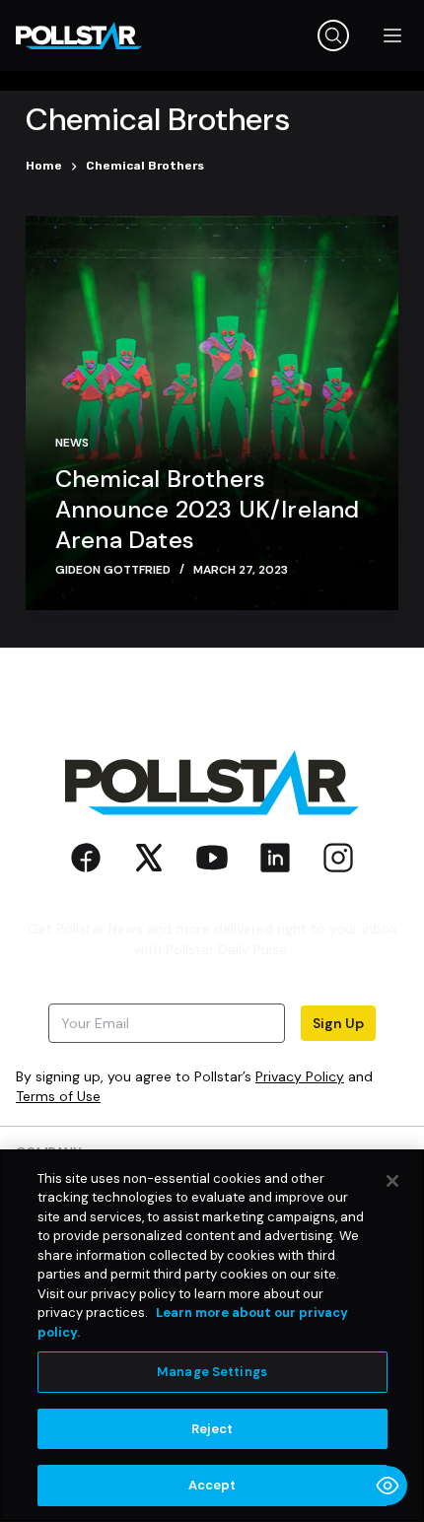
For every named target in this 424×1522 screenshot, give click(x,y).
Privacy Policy (299, 1076)
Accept (212, 1485)
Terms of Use (58, 1096)
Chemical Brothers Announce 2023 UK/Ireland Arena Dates (207, 509)
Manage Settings (212, 1371)
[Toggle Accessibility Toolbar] (387, 1485)
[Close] (392, 1181)
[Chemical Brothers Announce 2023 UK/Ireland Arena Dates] (212, 413)
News (72, 442)
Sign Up (338, 1023)
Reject (212, 1428)
